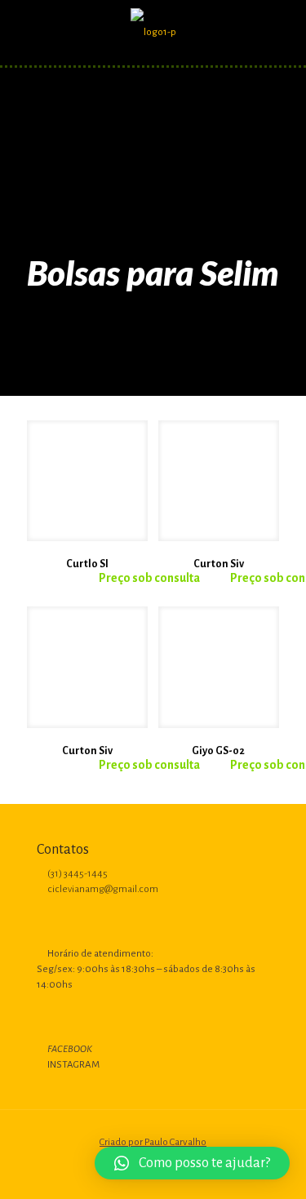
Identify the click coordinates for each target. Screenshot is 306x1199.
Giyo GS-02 (218, 751)
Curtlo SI (87, 564)
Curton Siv (218, 564)
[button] (192, 1163)
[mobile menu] (284, 33)
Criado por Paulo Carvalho (153, 1142)
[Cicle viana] (153, 32)
